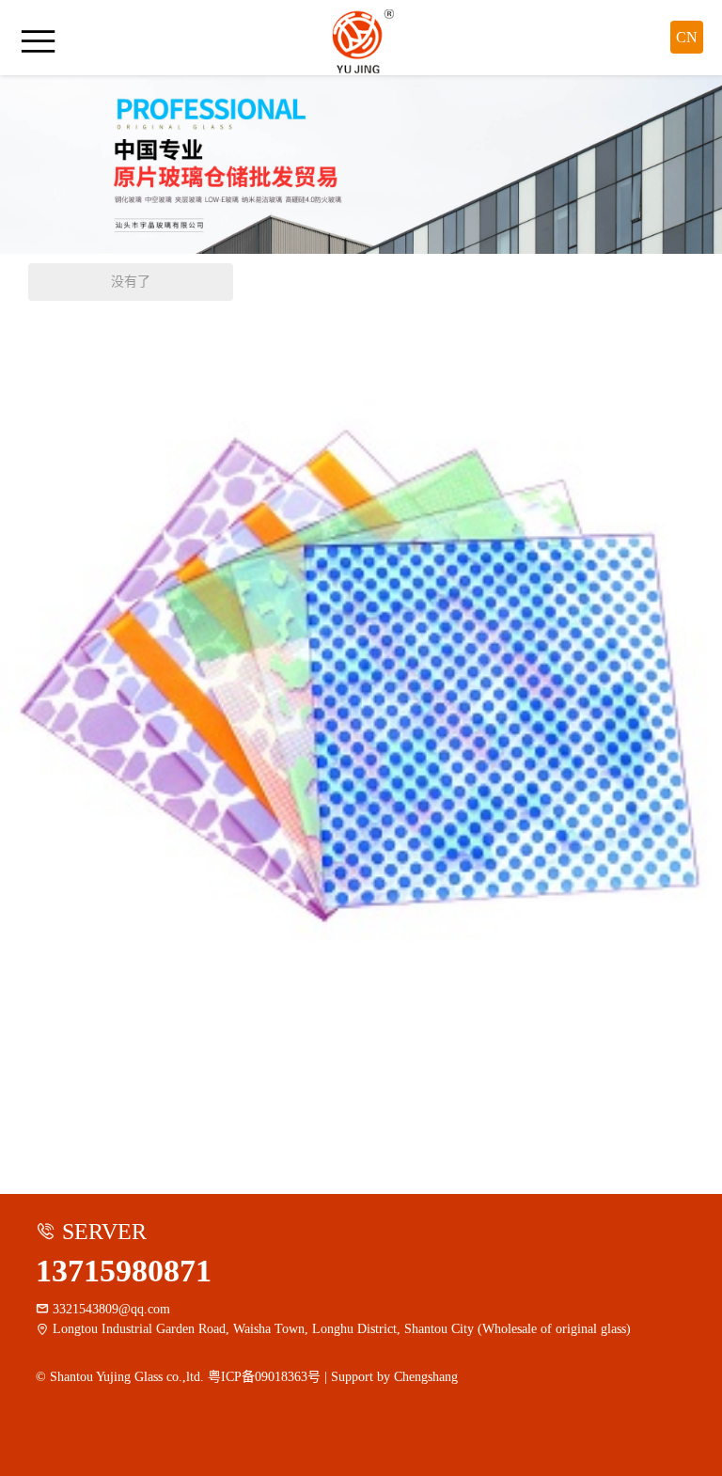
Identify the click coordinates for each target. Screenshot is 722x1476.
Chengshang (426, 1377)
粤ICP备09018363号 (264, 1377)
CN (687, 37)
